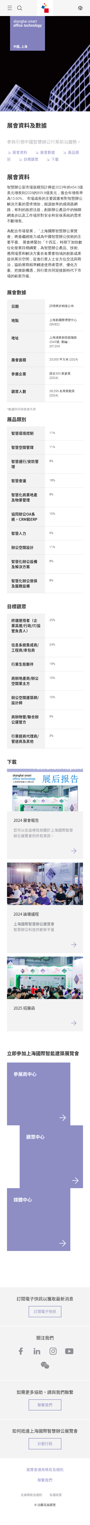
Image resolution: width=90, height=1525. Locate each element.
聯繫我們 (45, 1404)
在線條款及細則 (31, 1495)
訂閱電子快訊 (45, 1311)
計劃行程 (45, 1443)
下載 (55, 159)
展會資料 (19, 152)
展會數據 (47, 152)
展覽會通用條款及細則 (45, 1469)
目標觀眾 (31, 159)
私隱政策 (56, 1495)
